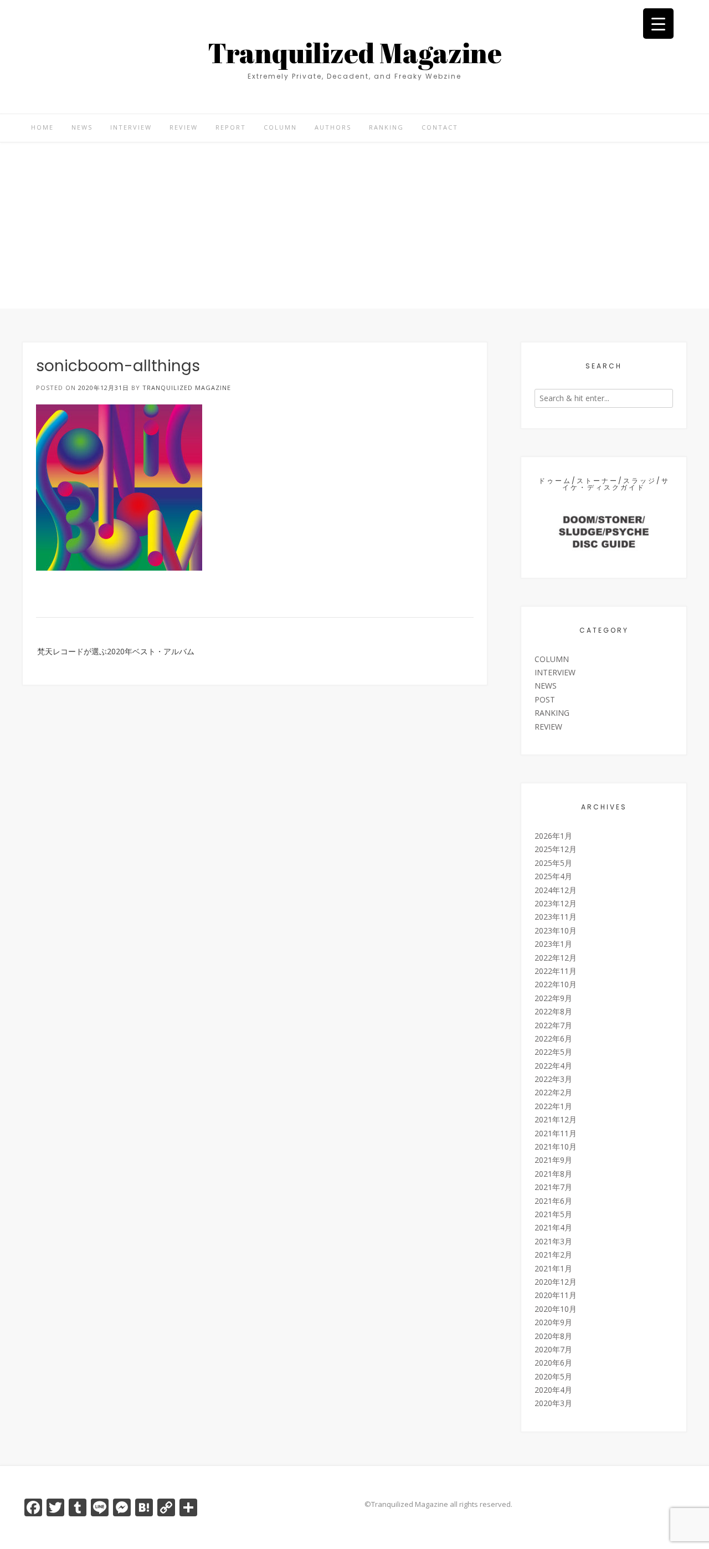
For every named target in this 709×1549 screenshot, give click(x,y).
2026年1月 (553, 835)
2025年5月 (553, 863)
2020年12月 (556, 1281)
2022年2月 (553, 1092)
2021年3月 (553, 1241)
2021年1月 (553, 1268)
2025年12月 (556, 849)
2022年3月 (553, 1079)
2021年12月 (556, 1119)
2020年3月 (553, 1403)
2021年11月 (556, 1133)
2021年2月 (553, 1254)
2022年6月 (553, 1038)
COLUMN (280, 127)
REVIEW (183, 127)
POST (545, 699)
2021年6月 (553, 1201)
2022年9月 (553, 998)
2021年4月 (553, 1227)
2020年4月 (553, 1389)
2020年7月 (553, 1349)
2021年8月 (553, 1173)
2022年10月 (556, 984)
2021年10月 (556, 1146)
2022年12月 (556, 957)
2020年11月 (556, 1295)
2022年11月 (556, 971)
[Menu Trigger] (658, 23)
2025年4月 (553, 876)
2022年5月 (553, 1052)
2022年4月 (553, 1065)
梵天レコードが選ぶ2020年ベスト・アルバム (115, 651)
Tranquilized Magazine (355, 52)
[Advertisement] (354, 225)
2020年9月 (553, 1322)
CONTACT (440, 127)
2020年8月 (553, 1336)
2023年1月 (553, 943)
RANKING (386, 127)
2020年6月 (553, 1362)
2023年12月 (556, 903)
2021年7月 (553, 1187)
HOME (42, 127)
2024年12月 (556, 890)
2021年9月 (553, 1160)
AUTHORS (333, 127)
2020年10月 (556, 1309)
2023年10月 (556, 930)
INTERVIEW (131, 127)
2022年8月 (553, 1011)
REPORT (230, 127)
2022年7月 (553, 1025)
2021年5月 (553, 1214)
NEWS (82, 127)
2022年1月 (553, 1106)
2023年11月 (556, 916)
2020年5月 (553, 1376)
